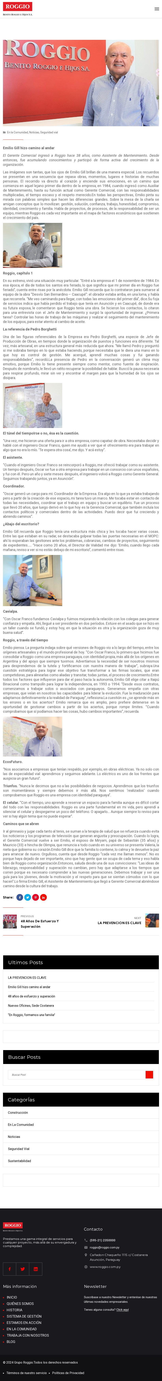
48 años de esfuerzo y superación (31, 996)
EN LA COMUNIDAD (22, 1329)
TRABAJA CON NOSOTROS (28, 1335)
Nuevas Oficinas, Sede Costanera (31, 1006)
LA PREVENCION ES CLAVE (119, 923)
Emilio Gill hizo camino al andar (29, 987)
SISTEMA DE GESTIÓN (24, 1316)
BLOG (11, 1342)
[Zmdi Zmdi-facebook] (9, 1269)
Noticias (34, 132)
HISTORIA (14, 1310)
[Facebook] (19, 897)
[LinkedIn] (43, 897)
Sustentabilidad (19, 1161)
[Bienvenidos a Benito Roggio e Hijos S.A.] (17, 9)
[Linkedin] (35, 1269)
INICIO (12, 1297)
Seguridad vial (49, 132)
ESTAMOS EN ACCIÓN (24, 1323)
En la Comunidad (17, 132)
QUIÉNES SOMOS (20, 1304)
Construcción (18, 1113)
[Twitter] (27, 897)
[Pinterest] (35, 897)
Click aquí (122, 1309)
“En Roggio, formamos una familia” (31, 1015)
